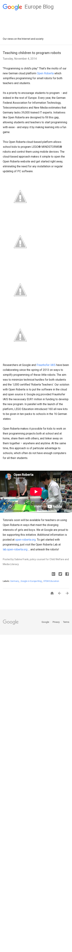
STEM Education (51, 581)
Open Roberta (45, 73)
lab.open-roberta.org (15, 549)
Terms (66, 622)
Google (46, 622)
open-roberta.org (25, 539)
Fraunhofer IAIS (46, 365)
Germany (15, 581)
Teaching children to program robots (32, 53)
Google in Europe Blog (31, 581)
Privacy (56, 622)
